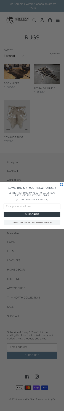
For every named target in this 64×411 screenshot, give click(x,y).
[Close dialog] (61, 184)
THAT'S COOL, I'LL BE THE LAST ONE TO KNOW (32, 222)
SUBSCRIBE (32, 214)
